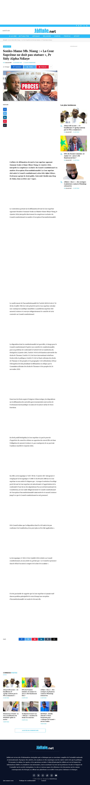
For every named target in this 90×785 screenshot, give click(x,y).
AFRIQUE (36, 36)
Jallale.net (8, 62)
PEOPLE (67, 36)
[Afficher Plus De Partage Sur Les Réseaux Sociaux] (51, 67)
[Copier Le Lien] (5, 125)
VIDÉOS (57, 36)
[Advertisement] (45, 12)
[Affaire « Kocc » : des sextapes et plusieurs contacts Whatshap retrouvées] (49, 682)
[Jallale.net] (45, 30)
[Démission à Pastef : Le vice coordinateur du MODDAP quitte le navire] (11, 706)
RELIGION (47, 36)
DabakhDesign (53, 778)
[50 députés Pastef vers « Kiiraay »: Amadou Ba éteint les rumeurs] (30, 706)
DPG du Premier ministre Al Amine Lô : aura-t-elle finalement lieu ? (29, 692)
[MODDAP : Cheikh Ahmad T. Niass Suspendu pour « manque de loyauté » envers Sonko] (49, 706)
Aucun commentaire (30, 62)
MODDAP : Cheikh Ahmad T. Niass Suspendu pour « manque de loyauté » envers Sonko (48, 717)
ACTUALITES (24, 36)
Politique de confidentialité (27, 780)
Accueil (5, 40)
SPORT (77, 36)
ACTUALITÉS (7, 46)
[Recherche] (86, 26)
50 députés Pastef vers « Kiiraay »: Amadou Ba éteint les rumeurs (29, 716)
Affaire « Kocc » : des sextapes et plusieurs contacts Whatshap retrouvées (48, 692)
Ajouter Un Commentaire (30, 730)
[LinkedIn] (5, 117)
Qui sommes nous (8, 780)
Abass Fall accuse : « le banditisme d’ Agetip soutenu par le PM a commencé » (10, 692)
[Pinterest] (5, 121)
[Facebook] (5, 109)
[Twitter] (5, 113)
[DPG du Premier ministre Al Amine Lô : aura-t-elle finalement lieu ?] (30, 682)
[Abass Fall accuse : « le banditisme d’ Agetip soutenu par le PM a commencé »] (11, 682)
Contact (43, 780)
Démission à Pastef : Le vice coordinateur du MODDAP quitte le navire (11, 716)
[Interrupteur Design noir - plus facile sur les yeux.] (84, 25)
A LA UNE (13, 36)
